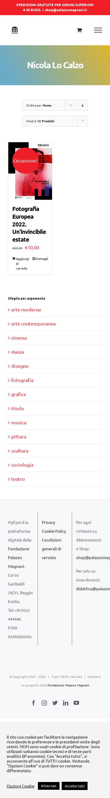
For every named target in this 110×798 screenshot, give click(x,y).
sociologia (22, 464)
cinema (19, 337)
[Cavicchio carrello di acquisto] (79, 30)
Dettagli (42, 258)
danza (17, 352)
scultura (19, 450)
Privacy (48, 522)
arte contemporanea (33, 323)
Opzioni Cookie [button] (20, 786)
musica (18, 422)
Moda (17, 408)
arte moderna (26, 309)
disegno (20, 366)
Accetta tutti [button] (74, 786)
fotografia (22, 380)
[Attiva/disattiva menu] (98, 30)
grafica (18, 394)
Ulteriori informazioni (26, 775)
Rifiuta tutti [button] (48, 786)
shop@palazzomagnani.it (66, 9)
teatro (18, 479)
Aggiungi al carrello (22, 263)
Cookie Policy (54, 531)
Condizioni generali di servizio (51, 548)
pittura (18, 436)
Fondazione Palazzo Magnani (18, 557)
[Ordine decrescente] (82, 105)
